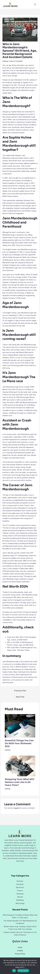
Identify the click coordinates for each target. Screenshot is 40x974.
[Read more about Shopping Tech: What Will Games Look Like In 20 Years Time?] (20, 766)
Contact (20, 951)
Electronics (20, 887)
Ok (14, 971)
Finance (20, 891)
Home (20, 947)
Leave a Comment (16, 61)
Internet (20, 897)
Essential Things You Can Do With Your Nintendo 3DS (19, 743)
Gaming (5, 61)
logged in (17, 808)
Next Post (20, 697)
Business (20, 881)
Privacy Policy (20, 954)
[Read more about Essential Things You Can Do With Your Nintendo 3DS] (20, 726)
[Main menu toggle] (35, 4)
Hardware (20, 894)
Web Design (20, 903)
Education (20, 884)
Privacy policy (23, 971)
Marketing (20, 900)
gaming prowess (26, 528)
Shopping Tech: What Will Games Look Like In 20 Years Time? (19, 782)
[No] (37, 966)
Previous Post (20, 690)
